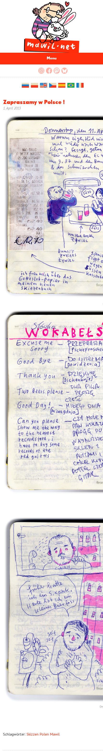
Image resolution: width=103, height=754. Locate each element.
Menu (52, 58)
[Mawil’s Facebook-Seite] (49, 70)
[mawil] (51, 26)
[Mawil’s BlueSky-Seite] (64, 70)
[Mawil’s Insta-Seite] (41, 70)
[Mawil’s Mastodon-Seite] (57, 70)
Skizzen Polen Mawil (43, 734)
